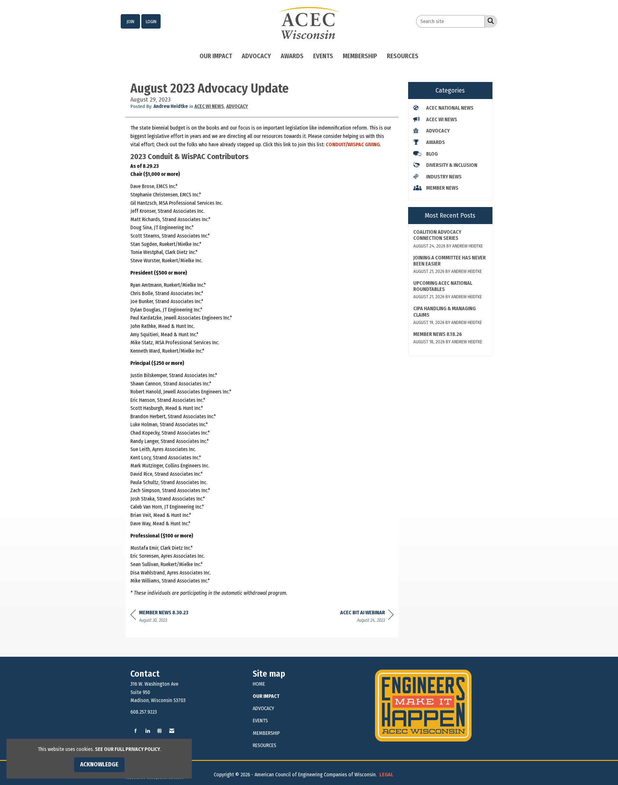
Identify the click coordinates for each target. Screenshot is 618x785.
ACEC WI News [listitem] (441, 119)
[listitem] (130, 21)
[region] (367, 617)
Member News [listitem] (442, 188)
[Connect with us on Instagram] (159, 731)
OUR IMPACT (266, 696)
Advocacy (256, 56)
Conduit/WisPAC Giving (353, 144)
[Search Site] (489, 21)
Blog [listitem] (432, 154)
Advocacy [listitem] (438, 131)
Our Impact (216, 56)
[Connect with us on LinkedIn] (147, 731)
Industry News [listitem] (444, 177)
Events (323, 56)
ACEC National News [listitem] (449, 108)
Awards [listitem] (435, 142)
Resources (402, 56)
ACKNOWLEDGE (99, 764)
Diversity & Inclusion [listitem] (451, 165)
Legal (386, 774)
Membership (360, 56)
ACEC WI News (209, 106)
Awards (292, 56)
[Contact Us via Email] (171, 731)
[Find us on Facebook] (135, 731)
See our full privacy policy (127, 749)
